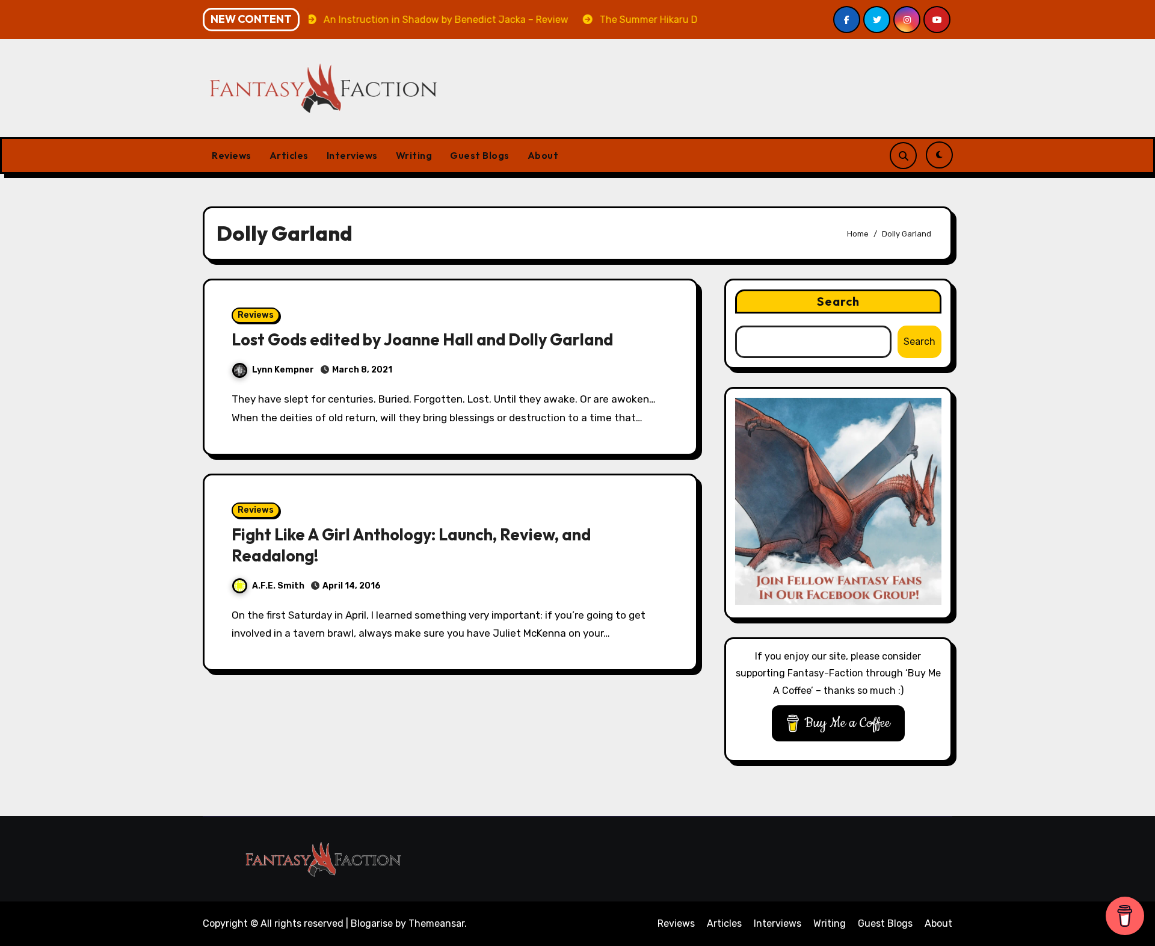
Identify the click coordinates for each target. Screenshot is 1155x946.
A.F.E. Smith (278, 586)
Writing (414, 155)
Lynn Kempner (283, 370)
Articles (289, 155)
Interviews (352, 155)
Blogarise (372, 923)
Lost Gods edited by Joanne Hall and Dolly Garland (422, 339)
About (543, 155)
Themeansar (436, 923)
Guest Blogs (480, 155)
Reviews (231, 155)
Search (838, 301)
